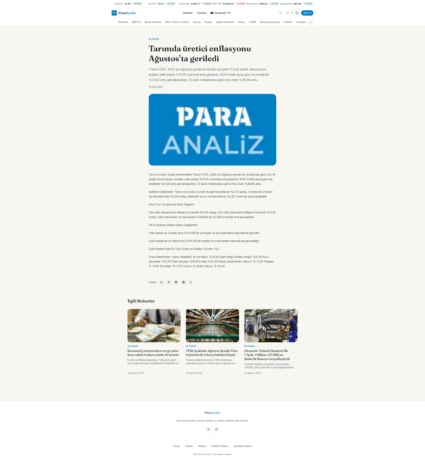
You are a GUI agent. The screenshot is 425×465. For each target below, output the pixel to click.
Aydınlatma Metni (243, 446)
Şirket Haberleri (225, 22)
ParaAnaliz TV (222, 12)
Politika (288, 22)
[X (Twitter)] (209, 429)
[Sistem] (297, 13)
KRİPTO (136, 22)
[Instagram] (216, 429)
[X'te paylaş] (169, 282)
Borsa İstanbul (153, 22)
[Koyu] (292, 13)
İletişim (189, 446)
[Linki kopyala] (191, 282)
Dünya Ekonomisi (270, 22)
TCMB (252, 22)
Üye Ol (307, 12)
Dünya (197, 22)
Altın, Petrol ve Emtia (177, 22)
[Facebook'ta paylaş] (176, 282)
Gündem (301, 22)
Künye (176, 446)
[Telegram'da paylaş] (183, 282)
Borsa (241, 22)
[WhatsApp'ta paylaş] (162, 282)
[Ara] (281, 13)
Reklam (202, 446)
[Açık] (287, 13)
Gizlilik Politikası (219, 446)
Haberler (188, 12)
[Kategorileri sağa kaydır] (310, 22)
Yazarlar (202, 12)
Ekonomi (123, 22)
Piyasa (208, 22)
